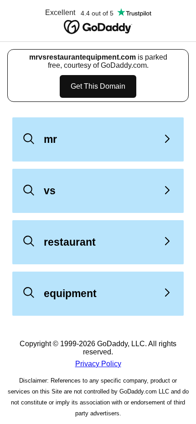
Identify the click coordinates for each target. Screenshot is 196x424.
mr (50, 139)
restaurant (70, 242)
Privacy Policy (98, 364)
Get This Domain (98, 86)
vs (50, 191)
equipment (70, 293)
